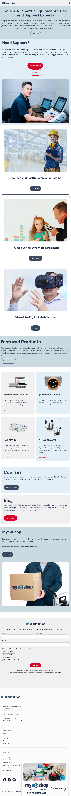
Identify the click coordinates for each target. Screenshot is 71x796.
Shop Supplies (58, 789)
